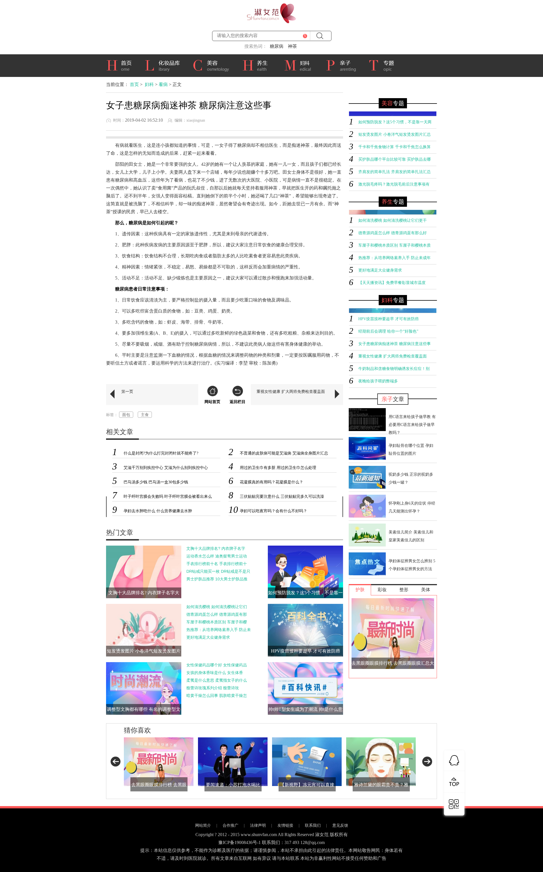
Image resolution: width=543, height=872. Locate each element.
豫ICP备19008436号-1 (239, 842)
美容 (213, 65)
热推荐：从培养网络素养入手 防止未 (218, 629)
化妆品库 (164, 65)
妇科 (300, 65)
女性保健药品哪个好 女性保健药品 (216, 665)
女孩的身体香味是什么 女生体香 (214, 672)
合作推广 (230, 825)
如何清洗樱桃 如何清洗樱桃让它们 (216, 606)
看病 (163, 84)
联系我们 (313, 825)
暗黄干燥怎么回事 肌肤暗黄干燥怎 (216, 695)
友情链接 (285, 825)
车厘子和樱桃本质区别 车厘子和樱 (216, 622)
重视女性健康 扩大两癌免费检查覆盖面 (291, 391)
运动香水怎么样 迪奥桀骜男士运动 (216, 556)
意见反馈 (340, 825)
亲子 (343, 65)
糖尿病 (276, 46)
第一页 (127, 391)
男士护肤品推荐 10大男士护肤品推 (216, 579)
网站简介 (203, 825)
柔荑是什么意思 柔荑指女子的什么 (216, 680)
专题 (384, 65)
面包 (126, 414)
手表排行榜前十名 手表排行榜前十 (216, 563)
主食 (145, 414)
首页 (121, 65)
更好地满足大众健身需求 (208, 637)
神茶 (292, 46)
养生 (258, 65)
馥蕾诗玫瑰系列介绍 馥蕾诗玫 (212, 688)
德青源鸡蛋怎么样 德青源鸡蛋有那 (216, 614)
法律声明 (258, 825)
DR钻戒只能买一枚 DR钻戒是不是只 (218, 571)
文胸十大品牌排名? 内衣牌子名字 (215, 548)
